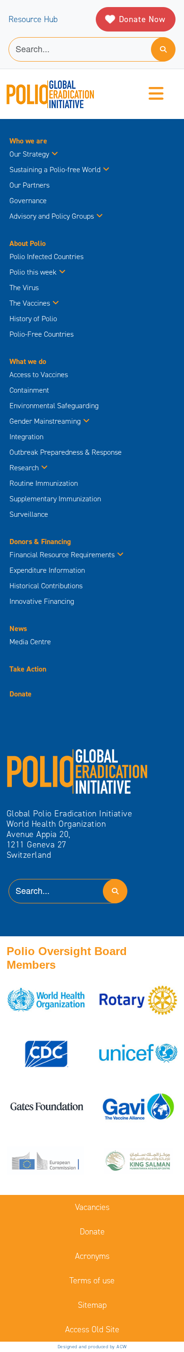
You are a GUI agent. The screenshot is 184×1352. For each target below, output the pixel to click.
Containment (29, 390)
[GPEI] (77, 770)
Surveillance (28, 514)
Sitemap (92, 1305)
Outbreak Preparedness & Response (65, 452)
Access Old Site (92, 1329)
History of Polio (33, 319)
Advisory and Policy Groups (51, 216)
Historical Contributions (46, 586)
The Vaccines (29, 303)
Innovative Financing (41, 601)
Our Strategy (29, 154)
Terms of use (92, 1280)
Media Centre (30, 642)
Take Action (27, 669)
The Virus (24, 288)
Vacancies (92, 1207)
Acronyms (92, 1256)
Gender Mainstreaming (45, 421)
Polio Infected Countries (46, 256)
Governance (28, 201)
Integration (26, 437)
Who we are (28, 141)
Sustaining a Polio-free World (54, 169)
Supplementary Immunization (55, 499)
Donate (20, 694)
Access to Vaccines (39, 375)
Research (24, 468)
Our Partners (29, 185)
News (18, 628)
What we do (27, 361)
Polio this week (33, 272)
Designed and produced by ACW (92, 1347)
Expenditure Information (47, 570)
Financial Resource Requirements (62, 555)
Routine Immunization (43, 483)
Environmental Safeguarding (54, 406)
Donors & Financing (40, 541)
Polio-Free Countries (41, 334)
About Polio (27, 243)
